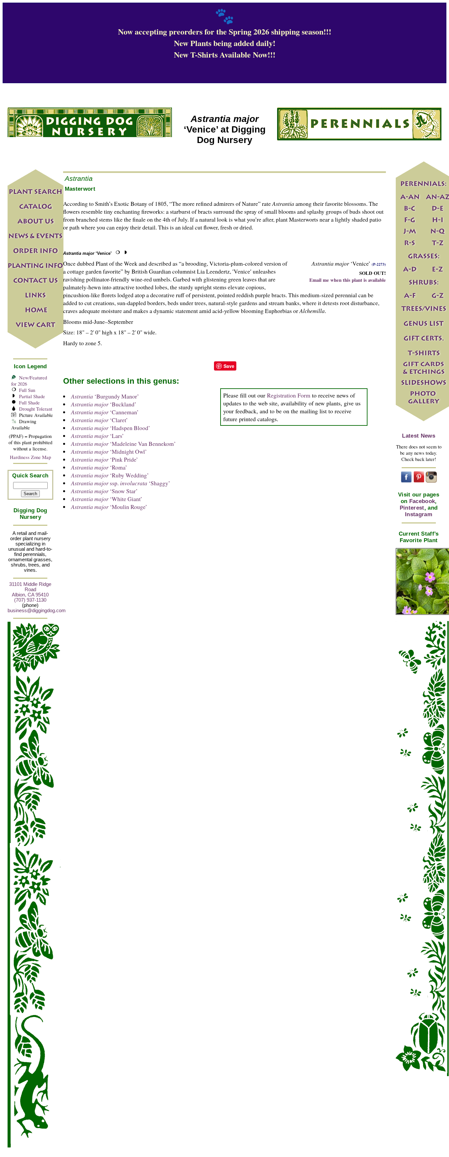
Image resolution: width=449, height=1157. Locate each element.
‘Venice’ (87, 253)
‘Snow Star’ (104, 491)
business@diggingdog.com (37, 610)
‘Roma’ (99, 467)
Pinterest (412, 508)
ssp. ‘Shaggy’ (120, 483)
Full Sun (27, 390)
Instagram (418, 514)
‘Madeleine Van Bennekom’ (123, 443)
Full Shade (29, 402)
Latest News (418, 436)
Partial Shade (32, 396)
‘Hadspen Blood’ (110, 428)
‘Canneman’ (105, 412)
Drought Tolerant (35, 409)
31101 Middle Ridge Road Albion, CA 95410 (30, 589)
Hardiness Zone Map (30, 457)
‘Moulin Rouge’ (109, 507)
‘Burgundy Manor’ (105, 396)
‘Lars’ (97, 436)
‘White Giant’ (106, 499)
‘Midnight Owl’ (109, 451)
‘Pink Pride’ (104, 459)
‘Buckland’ (103, 404)
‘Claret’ (99, 420)
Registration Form (288, 395)
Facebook (422, 501)
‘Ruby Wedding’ (110, 475)
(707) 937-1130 (30, 600)
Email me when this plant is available (347, 280)
